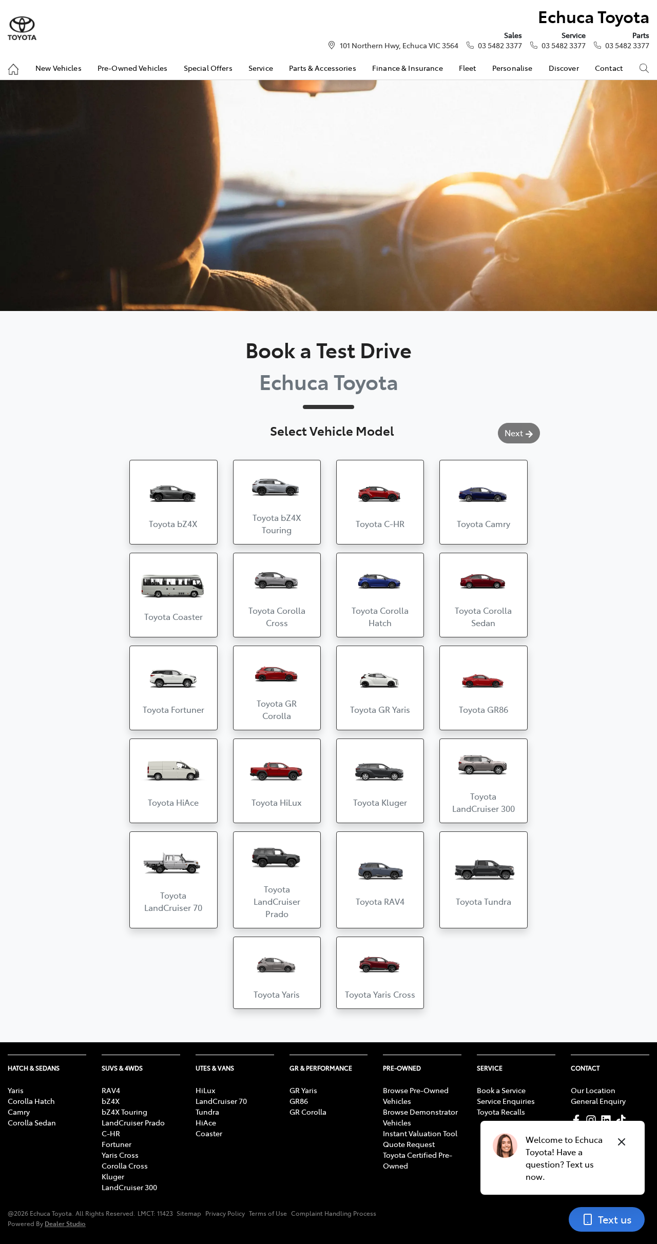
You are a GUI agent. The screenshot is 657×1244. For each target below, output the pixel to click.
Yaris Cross (120, 1155)
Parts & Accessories (322, 68)
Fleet (467, 68)
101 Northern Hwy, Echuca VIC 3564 (399, 45)
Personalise (512, 68)
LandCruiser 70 (221, 1101)
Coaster (209, 1133)
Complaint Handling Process (333, 1213)
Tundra (207, 1111)
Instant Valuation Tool (420, 1133)
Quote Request (409, 1144)
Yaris (16, 1090)
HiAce (206, 1122)
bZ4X (111, 1101)
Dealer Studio (65, 1223)
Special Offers (208, 68)
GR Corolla (307, 1111)
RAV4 (111, 1090)
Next (514, 432)
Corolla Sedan (32, 1122)
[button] (173, 502)
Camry (19, 1111)
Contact (609, 68)
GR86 (298, 1101)
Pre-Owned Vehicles (133, 68)
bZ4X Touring (124, 1111)
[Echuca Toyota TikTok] (622, 1120)
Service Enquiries (506, 1101)
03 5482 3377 (500, 45)
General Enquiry (598, 1101)
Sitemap (189, 1213)
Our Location (593, 1090)
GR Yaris (303, 1090)
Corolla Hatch (31, 1101)
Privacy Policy (225, 1213)
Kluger (113, 1176)
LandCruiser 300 (129, 1187)
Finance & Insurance (407, 68)
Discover (564, 68)
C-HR (111, 1133)
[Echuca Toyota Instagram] (593, 1120)
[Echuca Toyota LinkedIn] (608, 1120)
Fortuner (116, 1144)
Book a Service (501, 1090)
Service (260, 68)
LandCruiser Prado (133, 1122)
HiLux (205, 1090)
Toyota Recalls (501, 1111)
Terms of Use (268, 1213)
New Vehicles (58, 68)
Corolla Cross (125, 1165)
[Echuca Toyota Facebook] (578, 1120)
